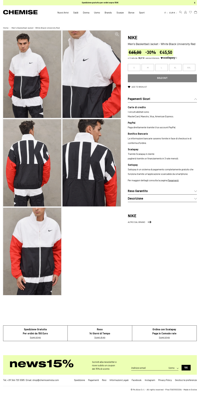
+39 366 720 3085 (16, 380)
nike (132, 37)
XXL (189, 67)
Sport (142, 12)
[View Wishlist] (190, 12)
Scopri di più (35, 337)
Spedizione (79, 380)
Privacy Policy (165, 380)
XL (175, 67)
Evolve (194, 389)
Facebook (137, 380)
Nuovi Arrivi (63, 12)
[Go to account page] (185, 13)
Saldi (75, 12)
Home (6, 28)
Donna (86, 12)
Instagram (150, 380)
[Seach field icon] (180, 12)
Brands (108, 12)
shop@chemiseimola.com (45, 380)
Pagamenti (173, 180)
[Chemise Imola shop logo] (20, 12)
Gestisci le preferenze (186, 380)
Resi (104, 380)
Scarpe (120, 12)
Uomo (97, 12)
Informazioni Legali (119, 380)
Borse (131, 12)
